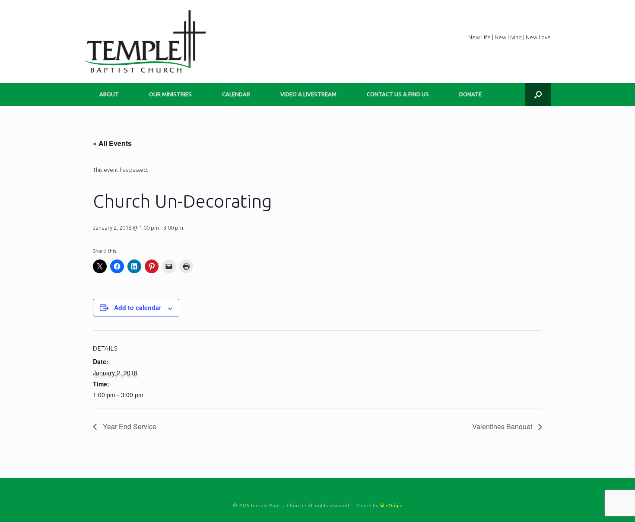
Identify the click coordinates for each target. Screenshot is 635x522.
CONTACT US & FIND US (398, 94)
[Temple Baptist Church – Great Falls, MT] (145, 41)
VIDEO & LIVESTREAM (308, 94)
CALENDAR (236, 94)
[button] (538, 94)
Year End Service (128, 426)
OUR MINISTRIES (170, 94)
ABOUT (109, 94)
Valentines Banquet (503, 426)
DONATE (470, 94)
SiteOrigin (391, 505)
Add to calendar (137, 307)
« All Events (112, 143)
